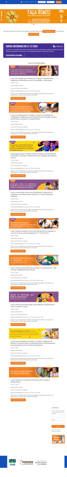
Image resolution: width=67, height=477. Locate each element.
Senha (53, 419)
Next (65, 17)
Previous (2, 17)
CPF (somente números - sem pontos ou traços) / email (58, 412)
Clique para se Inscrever (18, 98)
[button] (29, 2)
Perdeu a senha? (56, 431)
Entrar (59, 2)
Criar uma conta (34, 34)
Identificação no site (49, 31)
